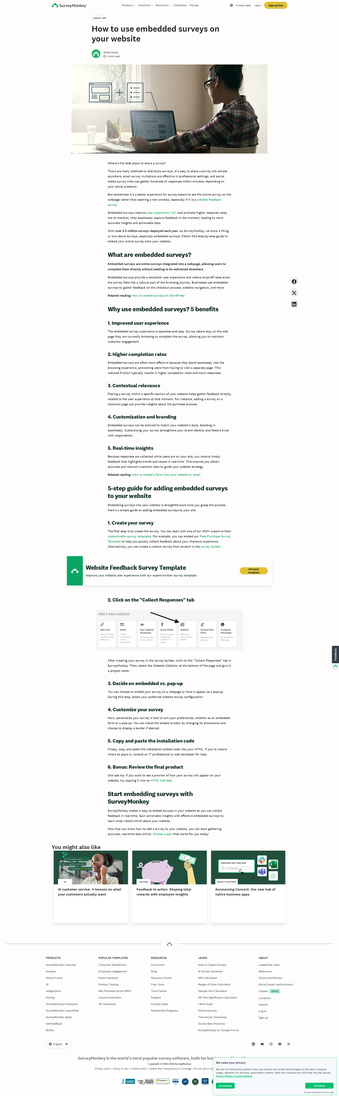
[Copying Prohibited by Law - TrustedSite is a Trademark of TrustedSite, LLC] (163, 1083)
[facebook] (294, 281)
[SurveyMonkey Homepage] (69, 6)
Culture (143, 881)
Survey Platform (226, 881)
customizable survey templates (129, 536)
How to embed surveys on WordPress (158, 295)
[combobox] (58, 1044)
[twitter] (294, 292)
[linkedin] (294, 303)
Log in (257, 5)
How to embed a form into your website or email (166, 475)
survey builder (211, 546)
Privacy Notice (224, 1076)
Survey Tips (99, 18)
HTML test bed (161, 780)
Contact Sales (243, 5)
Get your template (253, 570)
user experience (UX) (162, 213)
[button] (335, 657)
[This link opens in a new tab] (253, 1044)
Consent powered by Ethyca (317, 1092)
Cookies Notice (243, 1076)
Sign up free (276, 5)
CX (65, 881)
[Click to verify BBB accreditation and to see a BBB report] (127, 1083)
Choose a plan (162, 834)
